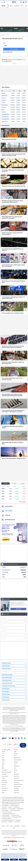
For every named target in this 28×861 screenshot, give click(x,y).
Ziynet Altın (4, 808)
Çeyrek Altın (4, 100)
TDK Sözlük (16, 788)
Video (3, 768)
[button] (4, 2)
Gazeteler (16, 761)
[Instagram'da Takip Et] (16, 738)
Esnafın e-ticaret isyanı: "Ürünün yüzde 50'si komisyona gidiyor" (12, 233)
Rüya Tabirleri (5, 788)
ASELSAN (3, 574)
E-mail (15, 764)
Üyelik (11, 826)
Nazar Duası (16, 792)
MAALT (3, 493)
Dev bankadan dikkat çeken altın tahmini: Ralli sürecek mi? (13, 170)
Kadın (3, 757)
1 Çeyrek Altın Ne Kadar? (15, 810)
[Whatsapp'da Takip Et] (25, 738)
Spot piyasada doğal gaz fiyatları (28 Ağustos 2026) (12, 443)
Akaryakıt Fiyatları (6, 663)
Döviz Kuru (4, 821)
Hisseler (3, 778)
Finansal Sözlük (5, 776)
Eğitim (3, 764)
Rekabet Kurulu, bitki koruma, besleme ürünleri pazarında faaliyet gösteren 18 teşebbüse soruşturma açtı (13, 346)
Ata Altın (3, 109)
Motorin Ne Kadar (6, 668)
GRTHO (3, 496)
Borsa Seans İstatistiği (6, 772)
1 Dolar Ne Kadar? (6, 815)
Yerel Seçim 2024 (14, 805)
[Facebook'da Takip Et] (10, 738)
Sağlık (15, 751)
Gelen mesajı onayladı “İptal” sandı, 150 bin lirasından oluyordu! (12, 378)
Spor (3, 766)
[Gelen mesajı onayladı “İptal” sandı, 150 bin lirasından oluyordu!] (14, 371)
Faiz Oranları (17, 821)
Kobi (15, 768)
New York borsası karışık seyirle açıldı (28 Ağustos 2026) (13, 281)
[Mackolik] (7, 845)
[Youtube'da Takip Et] (22, 738)
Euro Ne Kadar (5, 691)
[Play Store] (5, 745)
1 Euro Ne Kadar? (15, 815)
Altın (26, 5)
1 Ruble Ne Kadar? (6, 816)
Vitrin (15, 755)
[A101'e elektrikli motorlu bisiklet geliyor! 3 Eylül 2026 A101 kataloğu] (14, 258)
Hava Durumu (4, 790)
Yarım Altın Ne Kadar (7, 683)
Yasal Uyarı (23, 826)
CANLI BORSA (8, 511)
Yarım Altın (3, 102)
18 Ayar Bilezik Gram (5, 116)
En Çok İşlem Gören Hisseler (8, 820)
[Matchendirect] (15, 845)
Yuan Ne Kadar (5, 697)
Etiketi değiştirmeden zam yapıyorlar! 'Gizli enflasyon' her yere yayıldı (12, 217)
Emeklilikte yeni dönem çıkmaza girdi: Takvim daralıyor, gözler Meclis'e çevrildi (12, 201)
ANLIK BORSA (8, 506)
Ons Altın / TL (4, 97)
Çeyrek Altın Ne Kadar (7, 674)
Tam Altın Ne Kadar (6, 680)
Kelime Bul (16, 774)
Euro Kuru (4, 786)
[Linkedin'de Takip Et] (19, 738)
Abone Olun (18, 609)
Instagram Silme (17, 786)
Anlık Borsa (16, 5)
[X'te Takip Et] (13, 738)
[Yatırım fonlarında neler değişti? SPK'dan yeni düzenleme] (14, 242)
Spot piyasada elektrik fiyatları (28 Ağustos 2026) (13, 458)
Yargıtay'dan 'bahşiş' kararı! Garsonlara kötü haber (14, 186)
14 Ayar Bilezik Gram (5, 114)
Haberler (3, 751)
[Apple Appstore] (10, 745)
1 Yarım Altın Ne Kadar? (7, 812)
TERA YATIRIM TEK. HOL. (6, 569)
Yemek (3, 755)
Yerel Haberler (5, 770)
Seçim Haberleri (17, 757)
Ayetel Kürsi (16, 790)
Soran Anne (16, 776)
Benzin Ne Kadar (6, 665)
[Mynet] (22, 845)
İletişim (3, 826)
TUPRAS (3, 576)
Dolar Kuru (4, 784)
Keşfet (3, 792)
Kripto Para (4, 780)
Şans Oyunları (17, 766)
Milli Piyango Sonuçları (19, 780)
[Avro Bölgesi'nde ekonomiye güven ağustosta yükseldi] (14, 420)
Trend (3, 761)
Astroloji (16, 753)
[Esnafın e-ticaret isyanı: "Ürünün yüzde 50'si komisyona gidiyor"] (14, 226)
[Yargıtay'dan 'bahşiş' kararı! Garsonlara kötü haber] (14, 179)
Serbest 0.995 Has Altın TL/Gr (5, 121)
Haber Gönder (23, 745)
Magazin (3, 759)
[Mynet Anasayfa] (14, 2)
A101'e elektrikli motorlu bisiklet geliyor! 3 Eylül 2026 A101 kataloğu (13, 265)
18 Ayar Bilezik (20, 808)
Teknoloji (16, 749)
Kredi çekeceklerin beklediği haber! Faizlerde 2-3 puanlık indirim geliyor (13, 297)
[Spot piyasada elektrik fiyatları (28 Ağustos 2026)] (14, 452)
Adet (4, 43)
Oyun (15, 772)
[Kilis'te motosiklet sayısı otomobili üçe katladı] (14, 306)
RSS (13, 828)
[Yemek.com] (22, 849)
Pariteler (10, 821)
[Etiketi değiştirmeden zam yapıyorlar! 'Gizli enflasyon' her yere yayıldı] (14, 210)
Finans (3, 753)
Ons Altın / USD (4, 95)
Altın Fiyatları (4, 782)
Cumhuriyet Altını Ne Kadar (8, 686)
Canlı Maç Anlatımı (18, 759)
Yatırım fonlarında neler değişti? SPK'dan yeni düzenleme (12, 249)
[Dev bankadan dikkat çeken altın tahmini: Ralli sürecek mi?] (14, 163)
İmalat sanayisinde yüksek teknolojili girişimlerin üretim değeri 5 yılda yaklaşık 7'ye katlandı (13, 411)
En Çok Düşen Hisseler (16, 816)
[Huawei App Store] (16, 745)
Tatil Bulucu (16, 778)
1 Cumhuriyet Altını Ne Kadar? (8, 813)
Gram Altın (3, 93)
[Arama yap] (21, 2)
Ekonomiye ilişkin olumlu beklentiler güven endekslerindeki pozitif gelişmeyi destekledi (12, 395)
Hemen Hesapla (14, 49)
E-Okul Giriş (16, 782)
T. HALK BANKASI (5, 572)
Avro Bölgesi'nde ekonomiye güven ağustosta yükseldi (12, 427)
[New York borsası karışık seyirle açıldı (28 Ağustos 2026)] (14, 274)
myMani (15, 770)
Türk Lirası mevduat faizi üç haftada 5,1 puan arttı (12, 797)
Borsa (11, 5)
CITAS (3, 498)
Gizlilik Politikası (17, 826)
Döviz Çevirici (6, 614)
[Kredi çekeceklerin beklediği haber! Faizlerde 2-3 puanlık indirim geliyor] (14, 290)
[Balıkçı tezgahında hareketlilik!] (14, 133)
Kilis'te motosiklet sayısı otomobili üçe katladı (13, 313)
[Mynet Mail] (26, 2)
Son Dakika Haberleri (6, 749)
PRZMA (3, 488)
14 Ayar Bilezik (12, 808)
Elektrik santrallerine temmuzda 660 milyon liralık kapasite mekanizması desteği (14, 154)
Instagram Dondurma (18, 784)
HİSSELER (7, 515)
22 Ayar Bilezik (5, 810)
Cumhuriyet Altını (5, 104)
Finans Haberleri (5, 805)
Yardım (7, 826)
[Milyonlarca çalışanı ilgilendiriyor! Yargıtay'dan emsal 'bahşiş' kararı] (14, 355)
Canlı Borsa (4, 774)
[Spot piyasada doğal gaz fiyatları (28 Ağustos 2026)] (14, 436)
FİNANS (3, 6)
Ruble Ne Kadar (6, 700)
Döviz (22, 5)
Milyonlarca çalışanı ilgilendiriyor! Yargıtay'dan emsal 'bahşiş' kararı (13, 362)
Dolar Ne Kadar (5, 688)
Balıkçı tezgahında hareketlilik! (9, 139)
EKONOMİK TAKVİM (10, 519)
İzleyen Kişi (22, 567)
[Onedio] (5, 849)
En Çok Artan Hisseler (6, 818)
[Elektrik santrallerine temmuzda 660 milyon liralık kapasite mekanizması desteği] (14, 147)
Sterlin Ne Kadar (6, 694)
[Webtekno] (13, 849)
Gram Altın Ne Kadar (7, 677)
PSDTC (3, 491)
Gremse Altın (4, 107)
